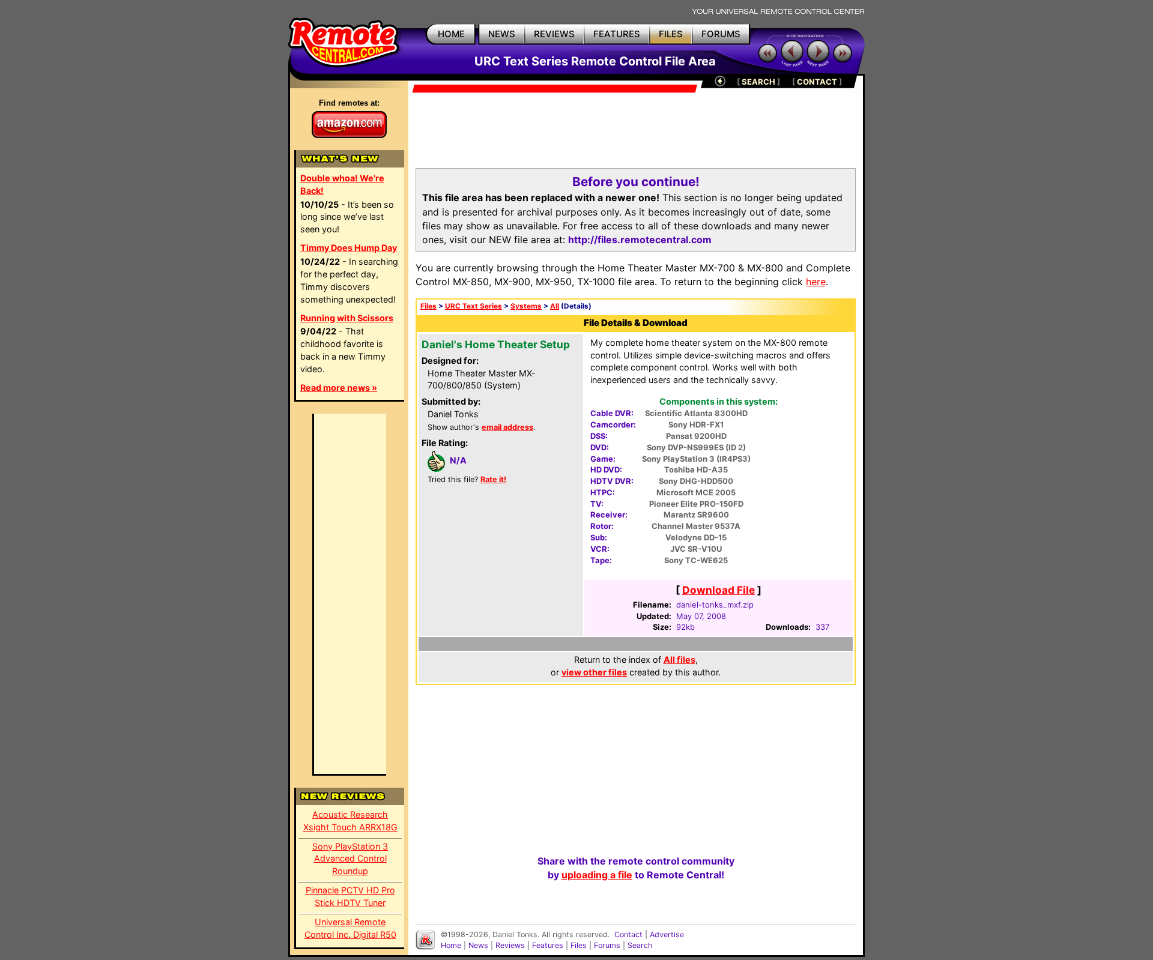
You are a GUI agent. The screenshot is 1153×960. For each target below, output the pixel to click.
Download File (718, 590)
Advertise (667, 934)
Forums (607, 945)
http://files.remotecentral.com (640, 240)
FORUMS (720, 34)
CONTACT (817, 81)
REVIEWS (554, 34)
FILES (671, 34)
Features (547, 945)
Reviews (510, 945)
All (554, 306)
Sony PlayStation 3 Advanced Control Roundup (350, 859)
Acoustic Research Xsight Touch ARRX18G (350, 820)
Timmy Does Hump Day (348, 248)
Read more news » (338, 387)
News (478, 945)
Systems (526, 306)
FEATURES (616, 34)
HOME (451, 34)
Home (451, 945)
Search (640, 945)
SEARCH (758, 81)
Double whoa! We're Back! (342, 184)
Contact (628, 934)
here (816, 282)
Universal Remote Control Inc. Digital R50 (350, 928)
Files (428, 306)
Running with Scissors (346, 318)
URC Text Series (473, 306)
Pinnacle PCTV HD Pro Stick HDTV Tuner (350, 896)
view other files (594, 672)
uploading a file (596, 875)
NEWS (501, 34)
